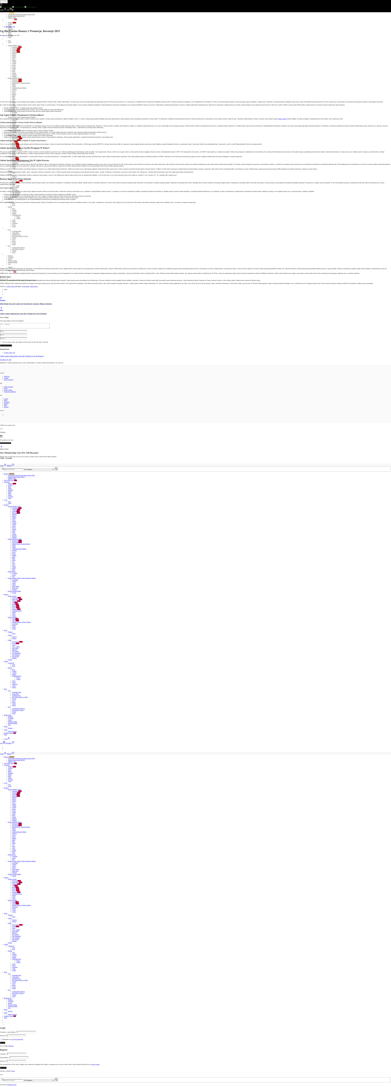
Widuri (14, 57)
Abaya (10, 635)
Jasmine (14, 128)
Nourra (14, 177)
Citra (13, 58)
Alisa (13, 563)
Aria (13, 208)
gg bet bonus (25, 286)
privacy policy (96, 1064)
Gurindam (15, 580)
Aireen (14, 73)
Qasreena (14, 223)
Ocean (18, 216)
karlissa (14, 76)
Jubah (9, 640)
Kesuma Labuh (12, 260)
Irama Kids (15, 233)
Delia (13, 71)
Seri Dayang (17, 181)
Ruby (9, 493)
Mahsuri (12, 22)
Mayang (16, 52)
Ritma (14, 84)
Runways (9, 13)
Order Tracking (8, 387)
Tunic (14, 225)
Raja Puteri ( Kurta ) (18, 249)
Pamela (14, 210)
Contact (6, 378)
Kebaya (6, 404)
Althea (14, 106)
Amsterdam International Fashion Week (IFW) (21, 14)
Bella (13, 96)
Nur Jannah (15, 651)
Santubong (17, 47)
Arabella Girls (16, 234)
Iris (13, 101)
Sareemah (15, 163)
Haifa (15, 158)
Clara (9, 37)
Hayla (14, 568)
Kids (5, 228)
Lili (15, 141)
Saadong (16, 49)
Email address (4, 1057)
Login (13, 1071)
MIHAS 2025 (12, 18)
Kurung (6, 44)
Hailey (10, 27)
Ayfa (13, 203)
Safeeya (14, 637)
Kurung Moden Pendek (14, 78)
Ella (13, 576)
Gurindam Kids (16, 231)
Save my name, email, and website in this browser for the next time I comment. (25, 342)
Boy (9, 246)
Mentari (14, 53)
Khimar (10, 171)
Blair (13, 97)
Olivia (14, 124)
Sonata (14, 68)
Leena (14, 575)
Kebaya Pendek (12, 617)
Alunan (14, 120)
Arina (13, 645)
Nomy (14, 221)
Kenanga (16, 601)
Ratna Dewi (17, 138)
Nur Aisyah (15, 656)
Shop (5, 734)
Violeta (18, 218)
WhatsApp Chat (11, 1084)
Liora (13, 91)
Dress (5, 400)
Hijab (5, 730)
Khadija (14, 75)
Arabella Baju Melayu (18, 247)
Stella (13, 99)
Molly (10, 492)
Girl (9, 229)
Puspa (14, 55)
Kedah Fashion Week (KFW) (16, 16)
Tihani (14, 63)
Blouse (10, 207)
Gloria (14, 226)
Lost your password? (17, 1039)
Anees (14, 154)
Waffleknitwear (16, 215)
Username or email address (8, 1032)
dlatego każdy (282, 119)
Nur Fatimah (16, 655)
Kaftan (10, 659)
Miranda (10, 29)
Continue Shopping (5, 443)
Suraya (15, 146)
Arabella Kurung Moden (19, 88)
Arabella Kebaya (17, 150)
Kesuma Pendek (12, 262)
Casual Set (11, 663)
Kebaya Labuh (12, 596)
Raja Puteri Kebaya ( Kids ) (20, 236)
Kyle (13, 205)
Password (3, 1035)
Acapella (14, 112)
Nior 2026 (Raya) (10, 19)
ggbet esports (34, 286)
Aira (9, 40)
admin (4, 35)
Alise (13, 614)
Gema (14, 66)
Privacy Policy (8, 390)
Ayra (13, 565)
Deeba (10, 34)
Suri (9, 264)
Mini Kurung (12, 571)
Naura (14, 244)
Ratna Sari (15, 588)
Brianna (14, 89)
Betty (9, 487)
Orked (15, 620)
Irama (14, 65)
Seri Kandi (17, 81)
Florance (10, 496)
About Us (7, 376)
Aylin (13, 220)
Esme (9, 42)
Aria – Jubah (16, 185)
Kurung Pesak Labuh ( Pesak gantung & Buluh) (22, 117)
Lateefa (14, 212)
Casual (6, 200)
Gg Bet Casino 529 (9, 26)
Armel (14, 168)
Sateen (14, 213)
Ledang (16, 50)
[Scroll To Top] (1, 447)
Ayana (14, 243)
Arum (14, 583)
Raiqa (15, 604)
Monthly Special (10, 272)
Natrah (14, 238)
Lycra (5, 39)
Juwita (10, 259)
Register (11, 1046)
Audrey (10, 24)
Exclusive (7, 21)
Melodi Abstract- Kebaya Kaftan (21, 622)
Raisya (15, 606)
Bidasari (10, 256)
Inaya (13, 633)
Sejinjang (16, 598)
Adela (14, 86)
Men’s (6, 265)
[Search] (56, 469)
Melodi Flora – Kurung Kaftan (21, 83)
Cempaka (10, 257)
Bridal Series (8, 254)
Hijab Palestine (12, 731)
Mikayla (14, 189)
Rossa (13, 241)
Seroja (15, 643)
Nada (13, 70)
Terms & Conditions (10, 391)
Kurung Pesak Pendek (14, 591)
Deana (14, 612)
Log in (2, 1042)
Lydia (13, 627)
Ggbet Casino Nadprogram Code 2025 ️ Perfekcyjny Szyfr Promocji (22, 356)
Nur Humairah (16, 653)
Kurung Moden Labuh (14, 45)
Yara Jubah (15, 187)
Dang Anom (15, 586)
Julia (13, 570)
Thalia (14, 60)
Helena (14, 94)
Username (3, 1054)
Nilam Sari (17, 79)
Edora (14, 93)
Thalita (14, 62)
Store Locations (8, 379)
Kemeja (10, 267)
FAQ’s (6, 388)
